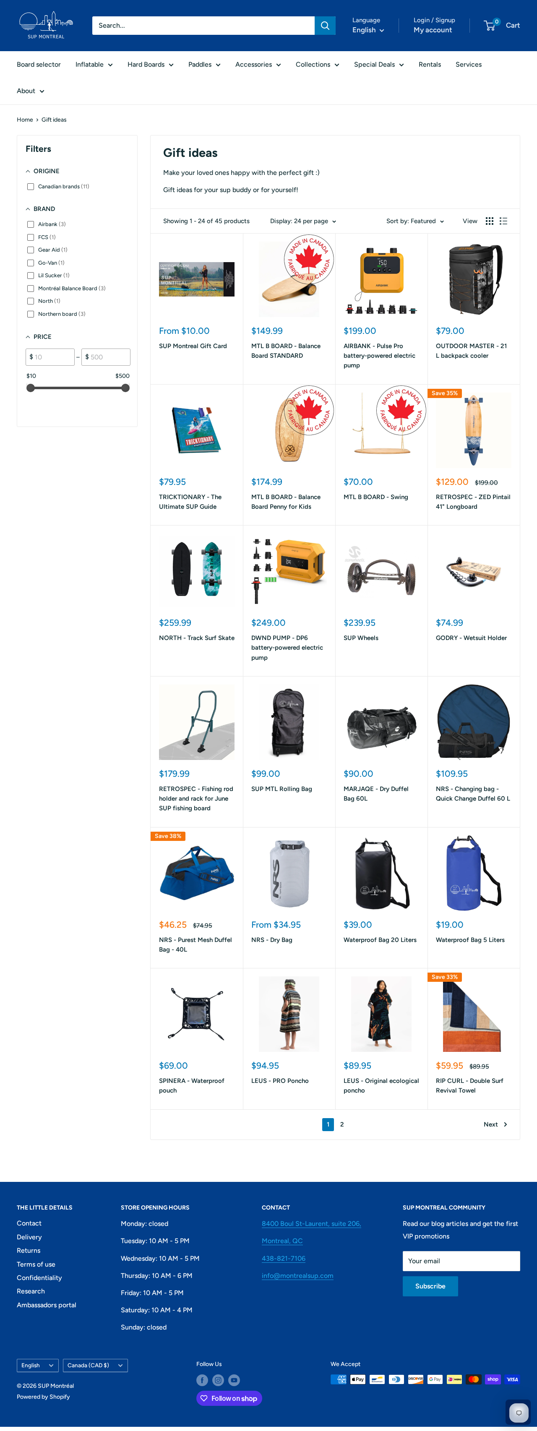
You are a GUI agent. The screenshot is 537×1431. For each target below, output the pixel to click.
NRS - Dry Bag (271, 940)
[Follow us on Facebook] (202, 1380)
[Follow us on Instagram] (218, 1380)
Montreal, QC (282, 1241)
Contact (29, 1223)
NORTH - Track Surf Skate (197, 638)
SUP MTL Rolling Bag (281, 789)
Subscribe (430, 1286)
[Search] (325, 25)
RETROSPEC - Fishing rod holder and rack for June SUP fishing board (196, 798)
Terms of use (36, 1264)
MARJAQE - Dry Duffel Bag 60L (376, 793)
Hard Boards (146, 64)
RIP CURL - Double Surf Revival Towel (469, 1085)
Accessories (253, 64)
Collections (313, 64)
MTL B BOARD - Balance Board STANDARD (286, 350)
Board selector (39, 64)
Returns (28, 1250)
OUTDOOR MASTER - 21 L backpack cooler (471, 350)
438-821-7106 (283, 1258)
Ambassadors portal (46, 1305)
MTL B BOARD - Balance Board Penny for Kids (286, 501)
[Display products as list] (503, 221)
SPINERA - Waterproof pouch (191, 1085)
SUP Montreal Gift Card (193, 346)
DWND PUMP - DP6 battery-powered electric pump (287, 647)
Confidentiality (39, 1278)
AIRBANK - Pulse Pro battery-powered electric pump (379, 355)
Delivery (29, 1237)
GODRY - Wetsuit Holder (471, 638)
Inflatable (90, 64)
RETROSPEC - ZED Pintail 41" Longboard (473, 501)
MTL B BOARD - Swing (376, 497)
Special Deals (374, 64)
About (26, 91)
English (30, 1365)
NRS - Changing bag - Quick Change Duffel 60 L (473, 793)
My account (433, 30)
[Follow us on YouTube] (234, 1380)
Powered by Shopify (43, 1396)
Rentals (430, 64)
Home (25, 119)
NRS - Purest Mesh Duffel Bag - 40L (195, 944)
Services (469, 64)
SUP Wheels (361, 638)
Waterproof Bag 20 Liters (380, 940)
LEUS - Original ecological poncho (381, 1085)
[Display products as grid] (489, 221)
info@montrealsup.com (298, 1276)
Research (31, 1291)
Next (491, 1124)
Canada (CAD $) (88, 1365)
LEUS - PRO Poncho (280, 1081)
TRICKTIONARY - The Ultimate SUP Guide (190, 501)
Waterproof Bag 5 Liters (470, 940)
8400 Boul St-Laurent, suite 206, (311, 1224)
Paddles (199, 64)
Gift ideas (54, 119)
